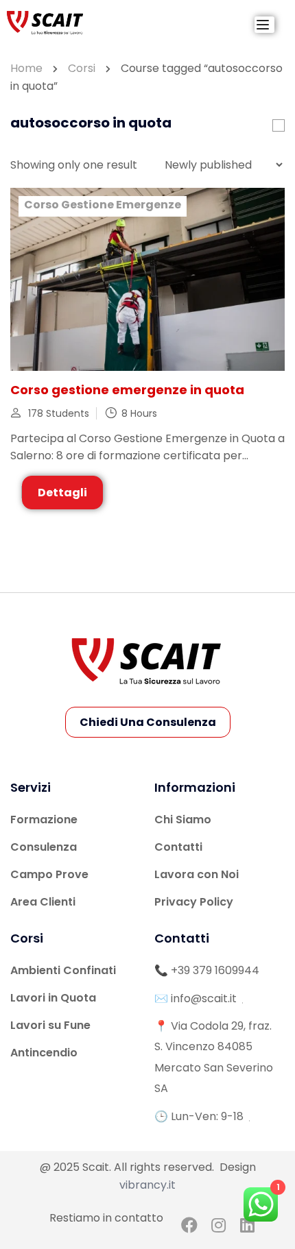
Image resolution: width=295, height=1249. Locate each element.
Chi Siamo (182, 819)
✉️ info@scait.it (195, 998)
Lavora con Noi (196, 874)
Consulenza (43, 847)
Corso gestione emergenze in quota (127, 389)
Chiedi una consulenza (148, 722)
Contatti (178, 847)
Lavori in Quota (53, 998)
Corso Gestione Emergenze (102, 205)
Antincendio (44, 1052)
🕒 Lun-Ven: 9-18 (199, 1116)
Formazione (44, 819)
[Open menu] (264, 24)
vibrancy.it (147, 1185)
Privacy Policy (193, 902)
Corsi (81, 68)
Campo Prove (49, 874)
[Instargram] (218, 1228)
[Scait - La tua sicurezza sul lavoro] (45, 22)
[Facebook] (189, 1228)
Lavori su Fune (50, 1025)
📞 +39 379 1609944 (206, 970)
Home (26, 68)
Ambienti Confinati (63, 970)
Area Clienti (42, 902)
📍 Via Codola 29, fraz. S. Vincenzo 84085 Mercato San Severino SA (213, 1057)
